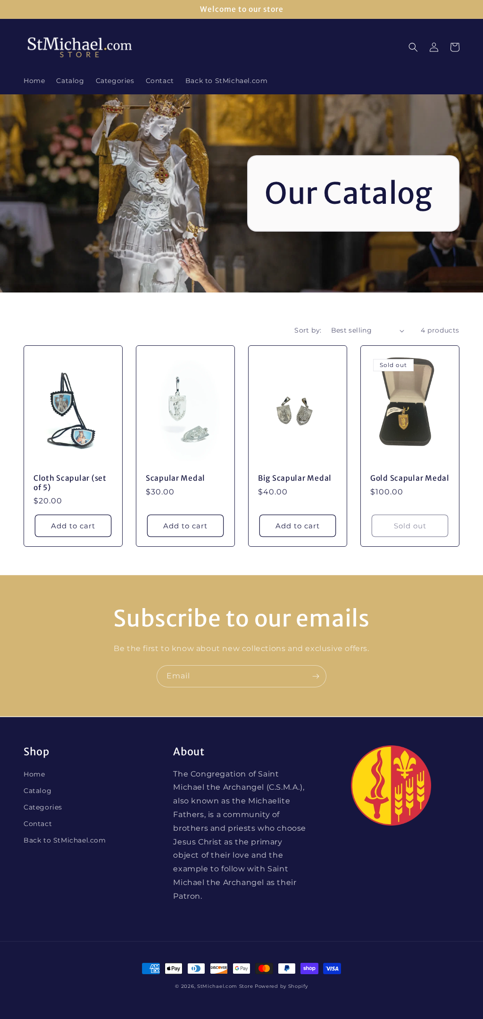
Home (34, 774)
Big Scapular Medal (295, 478)
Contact (38, 823)
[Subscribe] (315, 676)
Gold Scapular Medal (410, 478)
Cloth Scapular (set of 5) (70, 483)
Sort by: (307, 330)
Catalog (37, 790)
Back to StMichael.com (65, 840)
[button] (413, 47)
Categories (43, 807)
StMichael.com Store (225, 986)
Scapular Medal (175, 478)
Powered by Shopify (281, 986)
